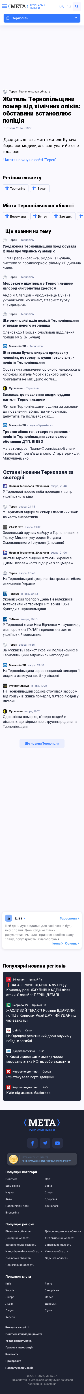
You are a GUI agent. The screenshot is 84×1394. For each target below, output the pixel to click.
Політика (11, 1179)
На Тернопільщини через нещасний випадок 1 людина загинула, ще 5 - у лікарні (41, 673)
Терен (13, 506)
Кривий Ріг (35, 979)
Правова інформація (19, 1347)
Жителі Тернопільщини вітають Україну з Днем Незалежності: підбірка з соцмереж (38, 560)
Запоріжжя (52, 1290)
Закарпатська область (20, 1244)
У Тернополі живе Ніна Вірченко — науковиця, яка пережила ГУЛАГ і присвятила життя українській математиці (41, 630)
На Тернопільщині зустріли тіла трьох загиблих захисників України (42, 581)
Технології (51, 1205)
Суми (28, 1030)
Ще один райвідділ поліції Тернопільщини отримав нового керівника (41, 323)
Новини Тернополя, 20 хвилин (29, 486)
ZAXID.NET (16, 527)
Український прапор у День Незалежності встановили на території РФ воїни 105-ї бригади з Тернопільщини (38, 604)
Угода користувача (18, 1340)
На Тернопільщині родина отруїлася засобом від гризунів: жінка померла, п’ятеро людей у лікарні (41, 696)
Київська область (56, 1251)
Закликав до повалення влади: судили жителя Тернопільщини (36, 397)
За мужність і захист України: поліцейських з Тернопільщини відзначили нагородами (40, 652)
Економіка (12, 1212)
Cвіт (48, 1179)
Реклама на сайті (16, 1327)
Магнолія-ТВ (17, 665)
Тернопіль (27, 239)
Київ (41, 1051)
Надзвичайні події (17, 1205)
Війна (48, 1185)
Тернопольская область (34, 91)
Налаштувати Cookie (19, 1367)
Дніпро (9, 1297)
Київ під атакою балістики (28, 1093)
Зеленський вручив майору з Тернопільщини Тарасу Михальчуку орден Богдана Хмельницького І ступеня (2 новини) (40, 538)
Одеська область (56, 1258)
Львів (9, 1303)
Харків (9, 1290)
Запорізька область (58, 1244)
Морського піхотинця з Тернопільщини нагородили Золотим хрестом (38, 285)
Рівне (48, 1283)
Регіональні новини (37, 6)
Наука (9, 1192)
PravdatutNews (19, 685)
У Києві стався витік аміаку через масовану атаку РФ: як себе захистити (38, 1059)
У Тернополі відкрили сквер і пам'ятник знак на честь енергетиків (40, 514)
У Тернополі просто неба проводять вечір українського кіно (37, 494)
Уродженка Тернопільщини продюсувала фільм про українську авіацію (39, 248)
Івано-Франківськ (41, 425)
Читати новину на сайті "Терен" (29, 159)
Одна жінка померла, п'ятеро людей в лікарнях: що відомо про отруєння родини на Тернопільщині (40, 722)
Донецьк (50, 1303)
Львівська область (18, 1258)
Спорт (49, 1192)
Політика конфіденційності (20, 1334)
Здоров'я (51, 1199)
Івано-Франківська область (22, 1251)
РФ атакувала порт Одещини (30, 1077)
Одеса (47, 1071)
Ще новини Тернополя (42, 743)
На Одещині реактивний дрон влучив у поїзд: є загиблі (38, 1038)
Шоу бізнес (12, 1185)
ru (69, 6)
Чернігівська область (19, 1264)
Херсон (10, 1317)
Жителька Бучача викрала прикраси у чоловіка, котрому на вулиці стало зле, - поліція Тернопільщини (38, 358)
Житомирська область (60, 1238)
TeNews (14, 593)
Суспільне (16, 711)
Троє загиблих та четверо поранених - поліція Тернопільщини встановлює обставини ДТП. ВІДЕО (36, 437)
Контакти (11, 1354)
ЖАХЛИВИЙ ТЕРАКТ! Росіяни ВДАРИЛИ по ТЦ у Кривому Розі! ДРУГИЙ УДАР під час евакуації (41, 1015)
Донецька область (17, 1238)
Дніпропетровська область (62, 1231)
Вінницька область (18, 1231)
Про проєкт (13, 1361)
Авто (8, 1199)
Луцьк (9, 1310)
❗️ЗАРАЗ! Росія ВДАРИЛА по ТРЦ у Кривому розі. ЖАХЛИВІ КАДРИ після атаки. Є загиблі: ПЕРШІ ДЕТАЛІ (38, 990)
